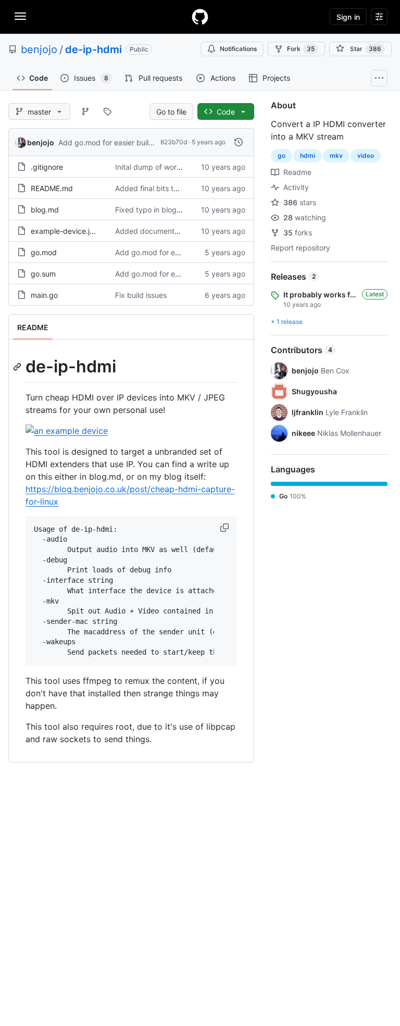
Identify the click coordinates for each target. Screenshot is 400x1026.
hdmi (307, 155)
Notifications (238, 49)
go (281, 155)
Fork (301, 49)
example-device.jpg (65, 231)
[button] (225, 527)
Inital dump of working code (162, 166)
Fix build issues (141, 295)
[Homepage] (200, 16)
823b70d (173, 142)
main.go (44, 295)
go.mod (44, 252)
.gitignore (47, 166)
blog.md (45, 209)
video (365, 155)
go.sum (43, 273)
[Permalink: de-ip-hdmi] (18, 366)
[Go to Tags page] (107, 111)
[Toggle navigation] (20, 16)
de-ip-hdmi (93, 49)
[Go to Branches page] (85, 111)
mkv (336, 155)
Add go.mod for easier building (111, 142)
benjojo (39, 49)
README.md (52, 188)
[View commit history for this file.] (238, 142)
